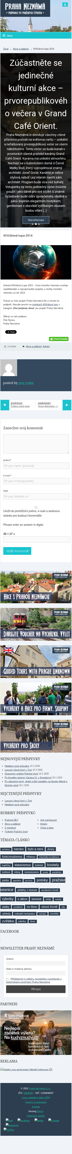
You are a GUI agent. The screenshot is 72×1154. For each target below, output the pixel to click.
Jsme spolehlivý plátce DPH (35, 1097)
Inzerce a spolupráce (35, 1102)
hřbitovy (30, 856)
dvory (50, 849)
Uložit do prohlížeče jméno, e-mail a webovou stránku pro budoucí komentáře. (31, 513)
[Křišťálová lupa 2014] (36, 262)
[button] (33, 224)
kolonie (39, 865)
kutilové (6, 872)
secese (36, 899)
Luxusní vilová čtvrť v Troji (18, 770)
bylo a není (35, 849)
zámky (22, 921)
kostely (53, 865)
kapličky (6, 865)
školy (32, 921)
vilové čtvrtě (49, 907)
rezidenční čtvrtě (49, 890)
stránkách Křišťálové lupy (45, 304)
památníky (56, 872)
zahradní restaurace (25, 913)
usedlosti (18, 907)
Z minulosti (10, 827)
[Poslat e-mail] (9, 1120)
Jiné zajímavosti (48, 820)
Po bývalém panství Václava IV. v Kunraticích (28, 777)
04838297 (28, 1093)
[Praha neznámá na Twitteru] (39, 1120)
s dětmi (22, 899)
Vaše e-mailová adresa (18, 968)
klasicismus (23, 865)
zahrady (42, 914)
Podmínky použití (36, 1116)
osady (45, 872)
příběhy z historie (27, 890)
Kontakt (36, 1106)
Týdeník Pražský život (16, 831)
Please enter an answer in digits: (23, 524)
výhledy (6, 913)
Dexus (40, 1111)
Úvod (5, 49)
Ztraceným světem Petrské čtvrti (21, 773)
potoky (42, 880)
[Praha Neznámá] (25, 8)
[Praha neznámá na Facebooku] (24, 1120)
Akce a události (21, 49)
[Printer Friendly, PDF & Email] (59, 338)
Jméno (10, 958)
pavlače (17, 880)
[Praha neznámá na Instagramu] (12, 1125)
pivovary (29, 881)
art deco (6, 849)
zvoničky (54, 914)
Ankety (46, 346)
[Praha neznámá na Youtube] (53, 1120)
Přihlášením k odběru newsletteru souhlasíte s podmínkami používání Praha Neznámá (34, 980)
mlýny (17, 872)
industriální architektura (49, 857)
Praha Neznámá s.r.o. (40, 1088)
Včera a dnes (47, 827)
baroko (19, 849)
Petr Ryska (26, 383)
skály (48, 899)
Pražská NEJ (11, 820)
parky (5, 880)
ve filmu (32, 907)
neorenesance (31, 872)
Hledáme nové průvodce (17, 766)
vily (63, 907)
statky (5, 906)
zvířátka (8, 921)
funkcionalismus (12, 856)
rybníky (7, 899)
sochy (58, 899)
